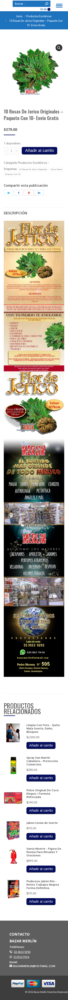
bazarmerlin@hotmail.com (34, 966)
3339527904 (21, 957)
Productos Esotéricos (32, 163)
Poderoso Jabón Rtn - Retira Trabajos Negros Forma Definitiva (42, 885)
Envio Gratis (56, 169)
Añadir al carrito (39, 150)
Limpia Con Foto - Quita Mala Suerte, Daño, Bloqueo (43, 728)
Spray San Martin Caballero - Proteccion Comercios (42, 761)
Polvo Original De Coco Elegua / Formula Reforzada (42, 794)
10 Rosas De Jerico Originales (33, 169)
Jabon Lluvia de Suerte (42, 823)
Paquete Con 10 (12, 174)
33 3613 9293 (22, 952)
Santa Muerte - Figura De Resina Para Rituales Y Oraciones (43, 852)
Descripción (15, 213)
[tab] (34, 211)
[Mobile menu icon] (59, 5)
